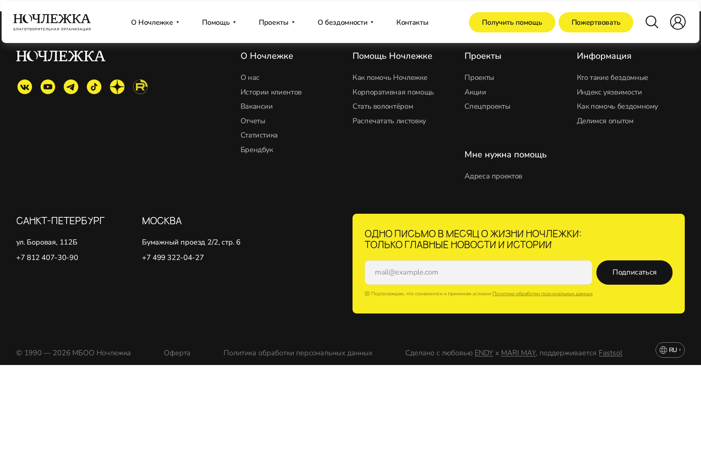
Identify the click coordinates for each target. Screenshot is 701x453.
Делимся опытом (605, 121)
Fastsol (610, 353)
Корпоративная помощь (393, 92)
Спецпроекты (487, 106)
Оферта (177, 353)
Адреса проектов (493, 176)
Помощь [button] (216, 22)
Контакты (412, 22)
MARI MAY (518, 353)
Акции (475, 92)
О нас (250, 77)
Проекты (479, 77)
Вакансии (257, 106)
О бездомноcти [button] (342, 22)
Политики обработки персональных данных (542, 293)
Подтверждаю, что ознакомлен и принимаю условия (482, 293)
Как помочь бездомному (617, 106)
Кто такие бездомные (612, 77)
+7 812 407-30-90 (47, 257)
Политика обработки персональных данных (298, 353)
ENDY (484, 353)
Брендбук (257, 150)
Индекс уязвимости (609, 92)
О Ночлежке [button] (152, 22)
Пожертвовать (596, 22)
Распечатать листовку (389, 121)
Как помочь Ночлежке (390, 77)
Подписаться (635, 272)
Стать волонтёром (383, 106)
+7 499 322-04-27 (173, 257)
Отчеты (253, 121)
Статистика (259, 135)
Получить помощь (512, 22)
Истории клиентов (271, 92)
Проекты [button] (273, 22)
